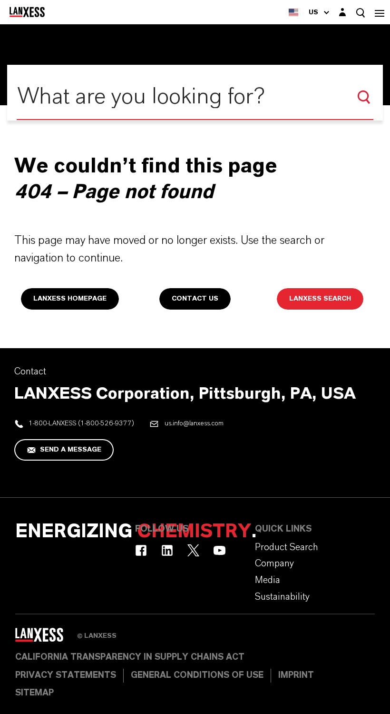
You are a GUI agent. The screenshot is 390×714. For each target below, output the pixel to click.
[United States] (293, 12)
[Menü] (379, 12)
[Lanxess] (46, 638)
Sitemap (34, 693)
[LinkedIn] (167, 550)
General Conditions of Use (197, 675)
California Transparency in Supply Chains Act (129, 657)
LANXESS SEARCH (320, 298)
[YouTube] (219, 550)
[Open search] (360, 12)
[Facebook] (141, 550)
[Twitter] (193, 550)
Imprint (296, 675)
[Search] (363, 97)
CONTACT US (195, 298)
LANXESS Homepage (70, 298)
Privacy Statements (65, 675)
